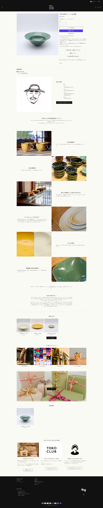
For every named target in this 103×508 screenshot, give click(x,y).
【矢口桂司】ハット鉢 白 (23, 333)
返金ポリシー (36, 484)
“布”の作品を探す (42, 366)
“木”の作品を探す (60, 366)
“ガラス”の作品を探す (77, 366)
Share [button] (61, 63)
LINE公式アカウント (52, 286)
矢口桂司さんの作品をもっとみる (64, 102)
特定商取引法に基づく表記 (38, 481)
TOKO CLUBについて (51, 468)
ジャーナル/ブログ (20, 481)
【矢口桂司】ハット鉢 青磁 (25, 426)
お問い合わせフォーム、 (73, 43)
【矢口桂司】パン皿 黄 (37, 333)
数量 (60, 21)
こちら (60, 286)
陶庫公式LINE (82, 43)
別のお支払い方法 (71, 33)
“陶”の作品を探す (24, 366)
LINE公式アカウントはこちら (75, 468)
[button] (2, 7)
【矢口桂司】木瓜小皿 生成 (51, 333)
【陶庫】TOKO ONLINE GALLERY (53, 505)
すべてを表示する (51, 337)
